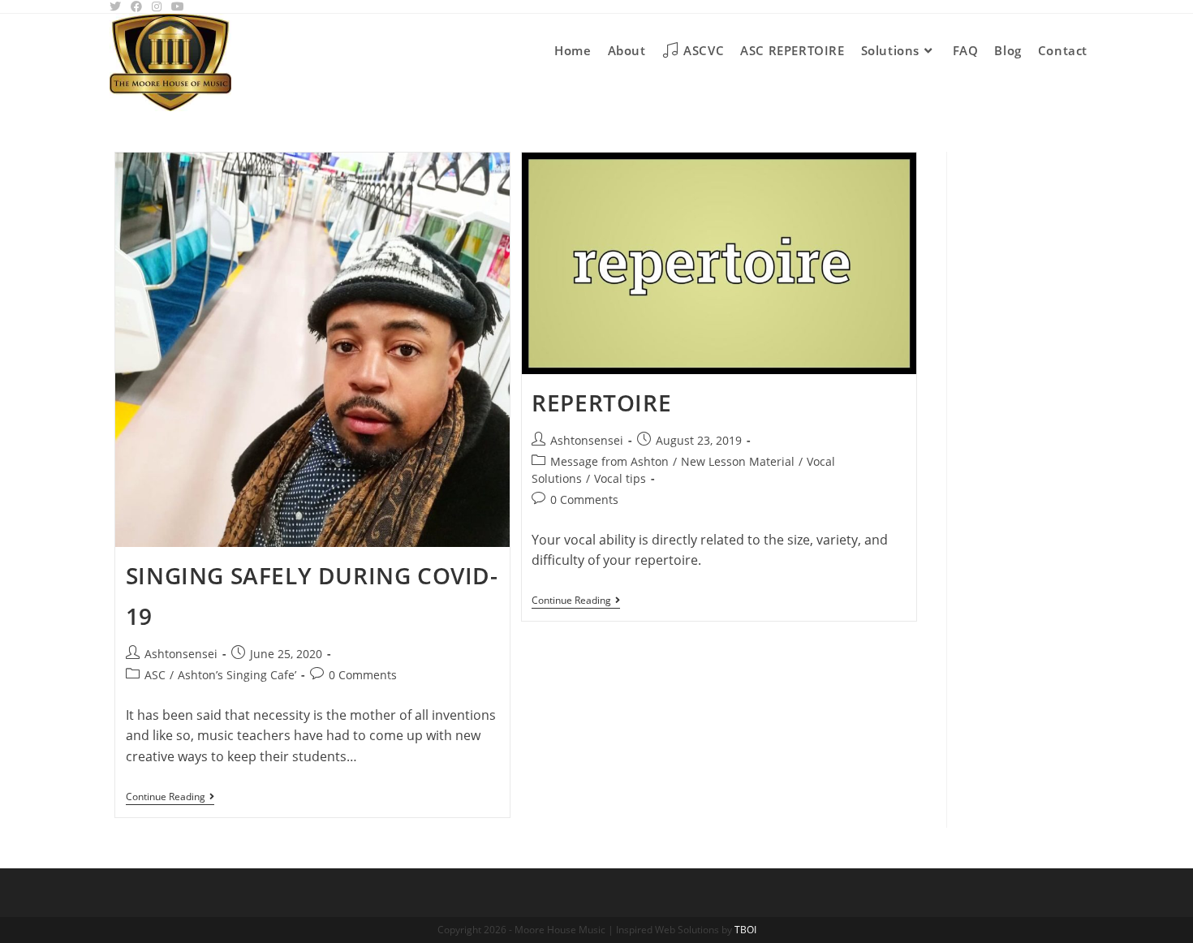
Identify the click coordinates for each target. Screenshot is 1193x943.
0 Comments (363, 674)
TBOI (745, 930)
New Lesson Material (738, 461)
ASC (155, 674)
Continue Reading (170, 798)
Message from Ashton (609, 461)
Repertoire (601, 402)
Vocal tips (620, 478)
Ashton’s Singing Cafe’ (237, 674)
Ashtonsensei (180, 653)
